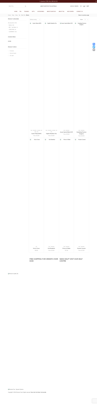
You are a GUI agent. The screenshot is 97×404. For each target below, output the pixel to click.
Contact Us (80, 11)
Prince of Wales (66, 248)
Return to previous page (83, 15)
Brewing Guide (36, 381)
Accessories (40, 11)
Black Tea (23, 15)
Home (15, 11)
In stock (12, 50)
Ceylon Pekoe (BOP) (36, 133)
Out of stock (13, 53)
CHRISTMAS (11, 29)
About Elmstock (51, 11)
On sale (12, 55)
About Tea (61, 11)
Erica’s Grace (36, 248)
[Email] (93, 49)
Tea (20, 11)
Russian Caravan (81, 248)
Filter (9, 41)
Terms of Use (72, 393)
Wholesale (20, 381)
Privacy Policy (84, 393)
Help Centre (70, 11)
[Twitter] (93, 47)
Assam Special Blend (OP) (66, 132)
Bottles (10, 25)
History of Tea (45, 381)
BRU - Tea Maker (12, 27)
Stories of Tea (12, 381)
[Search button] (25, 6)
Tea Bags (26, 11)
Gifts (33, 11)
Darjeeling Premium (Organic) (81, 133)
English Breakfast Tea (51, 133)
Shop (13, 15)
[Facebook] (93, 44)
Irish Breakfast (51, 248)
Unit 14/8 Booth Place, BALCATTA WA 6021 (77, 397)
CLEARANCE (11, 31)
